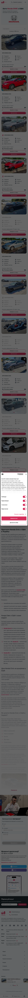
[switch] (25, 501)
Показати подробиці (19, 514)
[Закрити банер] (26, 474)
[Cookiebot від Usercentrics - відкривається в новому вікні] (17, 474)
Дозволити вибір (14, 522)
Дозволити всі (14, 518)
